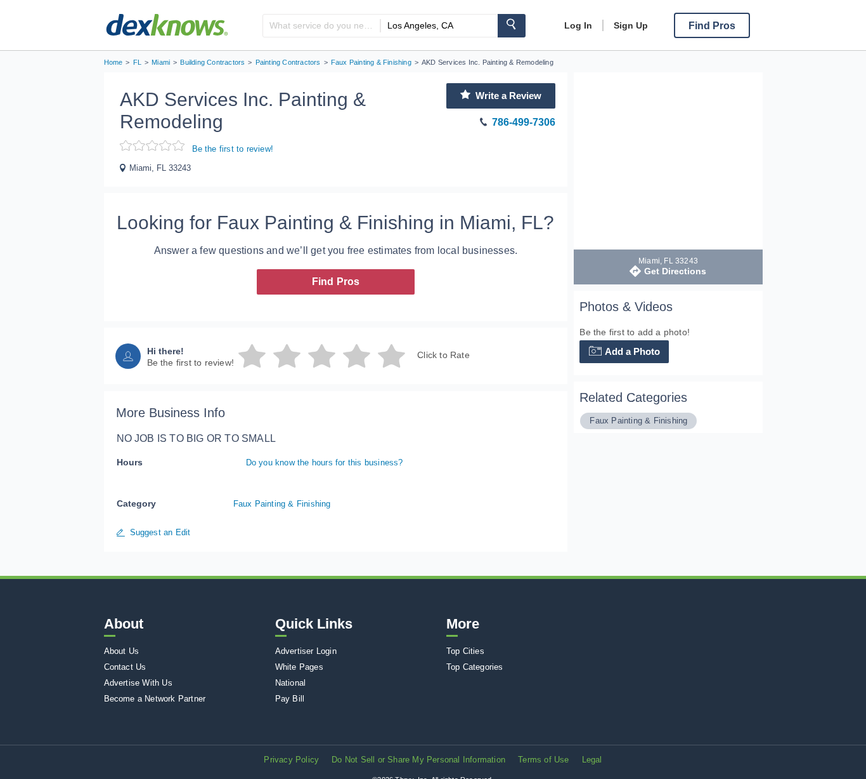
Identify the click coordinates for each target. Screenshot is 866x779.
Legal (592, 759)
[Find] (512, 25)
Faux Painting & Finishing (282, 504)
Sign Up (631, 25)
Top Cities (465, 651)
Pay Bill (290, 698)
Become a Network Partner (155, 698)
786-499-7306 (523, 122)
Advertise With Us (138, 683)
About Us (121, 651)
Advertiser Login (306, 651)
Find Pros (336, 281)
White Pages (299, 667)
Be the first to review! (233, 149)
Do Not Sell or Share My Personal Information (418, 759)
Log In (578, 25)
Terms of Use (543, 759)
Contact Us (125, 667)
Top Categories (474, 667)
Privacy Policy (291, 759)
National (290, 683)
